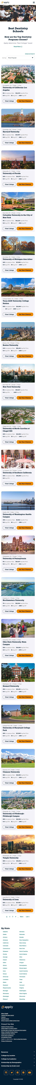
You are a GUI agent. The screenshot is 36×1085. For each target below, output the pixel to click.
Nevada (21, 937)
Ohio (20, 957)
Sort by (4, 58)
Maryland (5, 985)
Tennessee (22, 976)
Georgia (5, 957)
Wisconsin (22, 996)
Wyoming (22, 999)
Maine (4, 982)
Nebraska (22, 934)
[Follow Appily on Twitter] (12, 1072)
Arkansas (5, 940)
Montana (21, 931)
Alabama (5, 931)
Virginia (21, 988)
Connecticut (6, 948)
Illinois (5, 965)
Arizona (5, 937)
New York (22, 948)
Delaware (5, 951)
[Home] (5, 2)
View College (9, 101)
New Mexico (22, 945)
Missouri (5, 999)
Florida (5, 954)
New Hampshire (23, 940)
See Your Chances (25, 101)
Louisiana (5, 979)
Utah (20, 982)
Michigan (5, 990)
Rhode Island (23, 968)
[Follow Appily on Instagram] (6, 1072)
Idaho (4, 962)
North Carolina (23, 951)
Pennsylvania (23, 965)
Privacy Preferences (6, 1041)
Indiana (5, 968)
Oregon (21, 962)
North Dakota (23, 954)
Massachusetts (7, 988)
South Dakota (23, 974)
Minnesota (6, 993)
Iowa (4, 971)
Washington (22, 990)
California (5, 943)
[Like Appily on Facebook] (18, 1072)
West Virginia (23, 993)
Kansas (5, 974)
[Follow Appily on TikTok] (23, 1072)
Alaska (4, 934)
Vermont (21, 985)
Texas (20, 979)
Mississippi (6, 996)
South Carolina (23, 971)
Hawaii (5, 959)
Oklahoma (22, 959)
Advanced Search (30, 54)
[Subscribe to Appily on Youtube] (29, 1072)
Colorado (5, 945)
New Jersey (22, 943)
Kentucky (5, 976)
